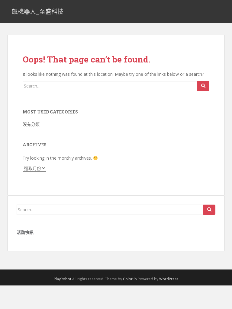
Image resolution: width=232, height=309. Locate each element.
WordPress (168, 279)
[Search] (203, 86)
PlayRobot (62, 279)
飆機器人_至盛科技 (37, 11)
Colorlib (130, 279)
